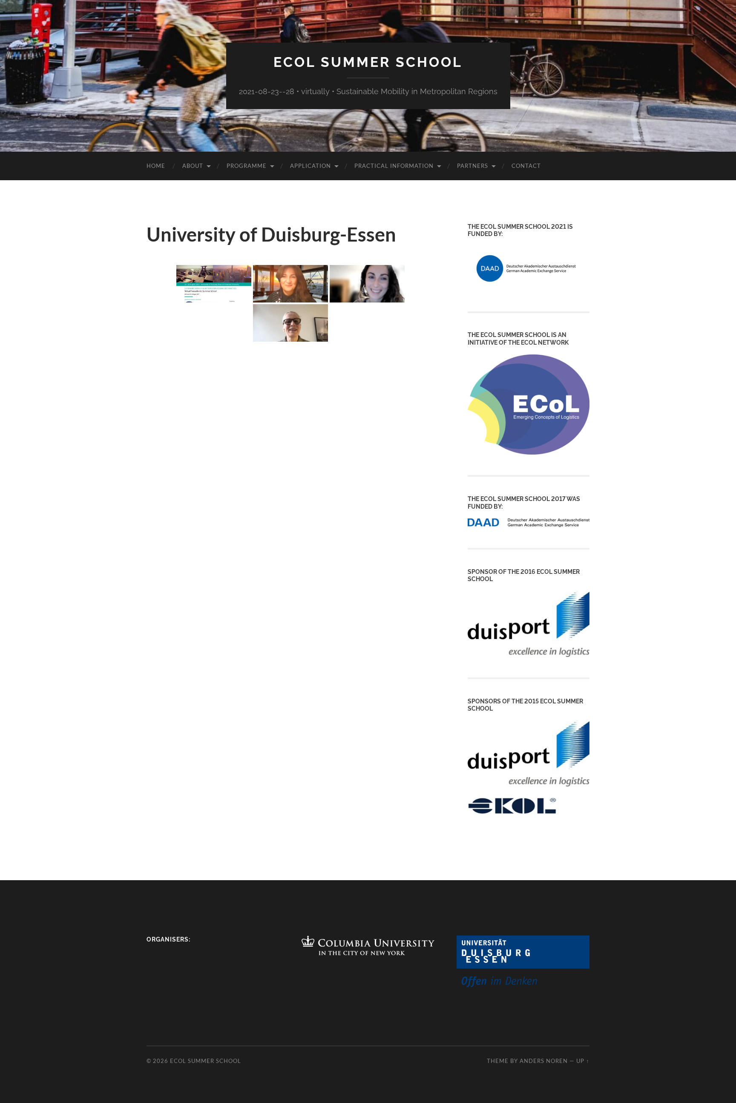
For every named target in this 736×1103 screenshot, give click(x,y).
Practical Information (394, 165)
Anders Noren (544, 1060)
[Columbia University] (368, 952)
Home (156, 165)
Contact (526, 165)
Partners (472, 165)
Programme (247, 165)
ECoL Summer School (368, 62)
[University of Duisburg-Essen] (523, 985)
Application (310, 165)
